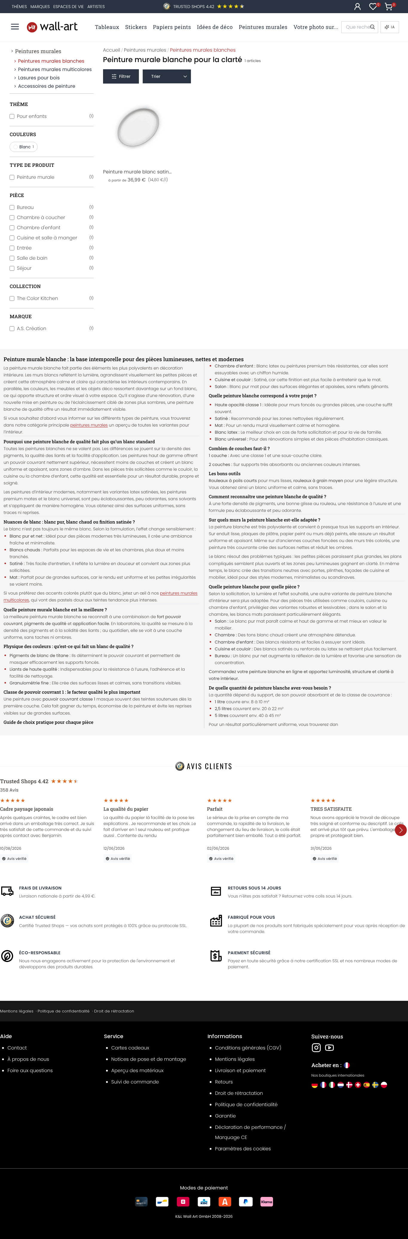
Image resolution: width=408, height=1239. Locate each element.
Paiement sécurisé (249, 953)
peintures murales (89, 425)
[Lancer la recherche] (372, 27)
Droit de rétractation (114, 1011)
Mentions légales (16, 1011)
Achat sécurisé (37, 917)
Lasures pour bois (39, 77)
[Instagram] (316, 1047)
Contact (17, 1047)
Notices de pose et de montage (148, 1059)
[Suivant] (401, 830)
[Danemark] (349, 1085)
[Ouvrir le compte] (357, 6)
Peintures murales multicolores (55, 69)
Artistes (96, 7)
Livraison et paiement (240, 1070)
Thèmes (19, 7)
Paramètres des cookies (243, 1148)
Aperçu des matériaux (137, 1070)
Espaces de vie (68, 7)
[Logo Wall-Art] (52, 27)
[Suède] (375, 1085)
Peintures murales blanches (51, 61)
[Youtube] (329, 1047)
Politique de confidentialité (64, 1011)
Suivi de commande (135, 1081)
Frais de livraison (40, 888)
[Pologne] (384, 1085)
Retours (224, 1081)
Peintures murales (38, 51)
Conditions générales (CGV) (248, 1047)
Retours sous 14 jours (254, 888)
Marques (40, 7)
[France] (323, 1085)
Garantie (225, 1115)
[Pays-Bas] (341, 1085)
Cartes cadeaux (130, 1047)
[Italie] (332, 1085)
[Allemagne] (315, 1085)
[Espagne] (366, 1085)
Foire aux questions (30, 1070)
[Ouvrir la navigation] (15, 27)
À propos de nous (28, 1059)
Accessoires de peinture (46, 86)
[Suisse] (358, 1085)
